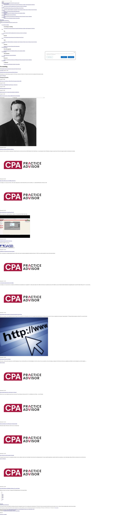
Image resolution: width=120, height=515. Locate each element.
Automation (15, 9)
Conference (3, 17)
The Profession (4, 51)
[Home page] (4, 20)
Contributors (30, 16)
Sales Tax (15, 6)
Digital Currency (25, 9)
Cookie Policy (30, 509)
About (10, 509)
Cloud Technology (20, 9)
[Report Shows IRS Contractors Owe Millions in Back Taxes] (22, 177)
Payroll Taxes (21, 37)
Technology (5, 9)
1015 (2, 496)
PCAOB (32, 4)
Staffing (24, 50)
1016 (2, 497)
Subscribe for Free (8, 22)
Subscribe (1, 503)
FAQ (33, 509)
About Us (1, 22)
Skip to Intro (2, 19)
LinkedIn (5, 514)
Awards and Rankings (12, 14)
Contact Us (12, 509)
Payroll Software (16, 37)
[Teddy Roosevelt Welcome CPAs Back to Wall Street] (18, 145)
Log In (4, 22)
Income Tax (7, 6)
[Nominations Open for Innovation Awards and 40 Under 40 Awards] (10, 68)
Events (11, 16)
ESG (8, 4)
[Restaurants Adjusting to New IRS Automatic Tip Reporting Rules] (22, 420)
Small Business (20, 4)
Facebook (1, 514)
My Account (13, 22)
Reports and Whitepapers (15, 16)
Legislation (12, 6)
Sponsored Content (25, 16)
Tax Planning (25, 6)
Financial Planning (11, 11)
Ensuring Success (6, 18)
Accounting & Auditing (5, 3)
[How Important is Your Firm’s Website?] (24, 355)
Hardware (30, 9)
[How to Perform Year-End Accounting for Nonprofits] (22, 451)
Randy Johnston (2, 362)
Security (33, 9)
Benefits (7, 37)
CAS (7, 11)
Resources (3, 15)
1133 (2, 499)
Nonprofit (16, 4)
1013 (2, 495)
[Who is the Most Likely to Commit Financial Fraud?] (22, 208)
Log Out (16, 22)
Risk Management (17, 11)
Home (3, 2)
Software (35, 9)
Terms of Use (26, 509)
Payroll (3, 7)
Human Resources (11, 37)
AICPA (5, 14)
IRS (10, 6)
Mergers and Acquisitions (19, 50)
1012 (2, 494)
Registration (11, 18)
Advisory (3, 10)
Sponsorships (18, 18)
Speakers (14, 18)
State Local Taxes (20, 6)
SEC (34, 4)
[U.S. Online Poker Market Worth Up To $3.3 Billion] (22, 279)
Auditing (24, 4)
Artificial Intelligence (10, 9)
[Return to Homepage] (4, 504)
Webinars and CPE (7, 16)
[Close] (74, 53)
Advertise (19, 509)
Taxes (5, 6)
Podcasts (20, 16)
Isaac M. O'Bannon (3, 75)
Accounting (5, 4)
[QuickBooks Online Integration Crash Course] (15, 237)
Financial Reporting (12, 4)
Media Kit (22, 509)
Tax (2, 5)
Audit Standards (28, 4)
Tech (2, 8)
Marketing (7, 14)
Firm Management (4, 12)
